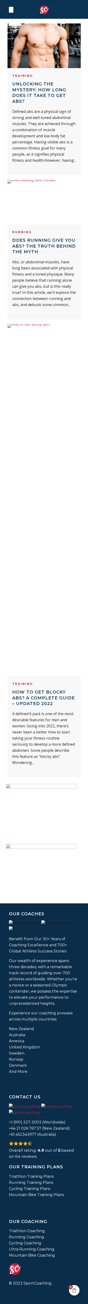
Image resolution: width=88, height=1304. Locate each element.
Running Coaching (26, 1237)
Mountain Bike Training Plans (36, 1195)
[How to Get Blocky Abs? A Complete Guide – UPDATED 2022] (44, 500)
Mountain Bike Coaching (32, 1255)
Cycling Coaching (25, 1243)
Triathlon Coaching (27, 1231)
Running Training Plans (31, 1182)
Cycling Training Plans (29, 1188)
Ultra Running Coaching (31, 1249)
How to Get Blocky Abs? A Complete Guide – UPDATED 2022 (43, 698)
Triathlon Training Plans (31, 1176)
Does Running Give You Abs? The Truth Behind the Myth (44, 246)
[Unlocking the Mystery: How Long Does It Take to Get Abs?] (44, 45)
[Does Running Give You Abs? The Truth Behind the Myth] (44, 202)
